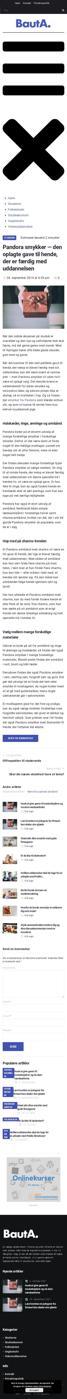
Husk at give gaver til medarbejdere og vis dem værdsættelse (28, 1075)
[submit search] (63, 10)
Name (7, 1002)
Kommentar (9, 968)
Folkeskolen (10, 1119)
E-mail (7, 1016)
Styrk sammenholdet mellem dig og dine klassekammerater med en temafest (40, 929)
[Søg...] (32, 10)
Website (7, 1030)
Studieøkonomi (7, 1092)
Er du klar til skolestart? (33, 855)
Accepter (34, 1390)
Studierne (9, 237)
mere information (42, 1386)
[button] (33, 114)
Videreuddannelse (8, 1073)
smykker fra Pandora (22, 400)
